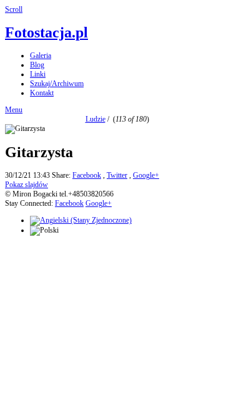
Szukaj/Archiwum (57, 83)
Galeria (40, 55)
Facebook (86, 175)
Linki (38, 74)
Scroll (13, 9)
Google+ (146, 175)
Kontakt (42, 93)
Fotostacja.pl (46, 32)
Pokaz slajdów (26, 184)
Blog (37, 64)
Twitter (117, 175)
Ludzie (95, 119)
